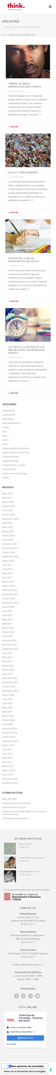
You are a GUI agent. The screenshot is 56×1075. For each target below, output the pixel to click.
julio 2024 (7, 523)
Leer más (14, 127)
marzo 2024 (8, 531)
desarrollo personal (11, 423)
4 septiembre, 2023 (15, 357)
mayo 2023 (7, 573)
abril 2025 (7, 498)
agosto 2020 (8, 695)
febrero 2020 (8, 720)
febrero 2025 (8, 506)
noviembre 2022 (10, 594)
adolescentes (8, 415)
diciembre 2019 (9, 728)
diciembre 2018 (9, 779)
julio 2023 (7, 565)
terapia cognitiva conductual (15, 448)
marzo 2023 (8, 582)
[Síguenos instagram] (30, 996)
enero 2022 (7, 636)
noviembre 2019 (10, 733)
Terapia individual (10, 461)
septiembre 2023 (10, 556)
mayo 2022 (7, 619)
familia (5, 427)
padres (5, 440)
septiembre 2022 (10, 603)
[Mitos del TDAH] (10, 849)
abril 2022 (7, 624)
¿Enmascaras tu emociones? (15, 818)
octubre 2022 (8, 598)
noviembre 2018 (10, 783)
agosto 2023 (8, 561)
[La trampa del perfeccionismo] (10, 862)
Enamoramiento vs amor (14, 807)
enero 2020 (7, 724)
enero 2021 (7, 674)
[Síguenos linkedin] (23, 996)
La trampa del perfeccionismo (16, 803)
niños (4, 436)
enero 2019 (7, 774)
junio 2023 (7, 569)
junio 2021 (7, 653)
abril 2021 (7, 661)
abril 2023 (7, 577)
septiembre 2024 (10, 519)
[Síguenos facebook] (16, 996)
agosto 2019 (8, 745)
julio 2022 (7, 611)
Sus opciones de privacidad (28, 1066)
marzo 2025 (8, 502)
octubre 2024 (8, 514)
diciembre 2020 (9, 678)
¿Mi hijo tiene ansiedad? (23, 172)
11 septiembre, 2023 (15, 266)
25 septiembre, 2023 (15, 91)
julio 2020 (7, 699)
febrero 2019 (8, 770)
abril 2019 (7, 762)
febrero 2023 (8, 586)
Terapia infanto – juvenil (13, 465)
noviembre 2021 (10, 644)
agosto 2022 (8, 607)
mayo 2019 (7, 758)
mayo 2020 (7, 707)
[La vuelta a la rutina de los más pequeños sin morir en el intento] (28, 325)
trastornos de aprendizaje (14, 473)
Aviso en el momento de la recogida (24, 1071)
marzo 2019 (8, 766)
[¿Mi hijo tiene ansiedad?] (28, 150)
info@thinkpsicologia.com (31, 964)
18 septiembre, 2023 (15, 177)
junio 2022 (7, 615)
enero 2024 (7, 540)
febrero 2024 (8, 535)
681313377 (29, 924)
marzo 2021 (8, 665)
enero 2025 (7, 510)
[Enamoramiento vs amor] (10, 876)
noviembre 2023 (10, 548)
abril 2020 (7, 712)
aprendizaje (7, 419)
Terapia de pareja (10, 456)
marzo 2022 (8, 628)
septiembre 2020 (10, 691)
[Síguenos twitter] (37, 996)
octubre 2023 (8, 552)
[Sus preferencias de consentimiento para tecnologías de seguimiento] (51, 1070)
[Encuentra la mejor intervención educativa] (28, 236)
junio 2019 (7, 754)
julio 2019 (7, 749)
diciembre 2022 (9, 590)
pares (5, 444)
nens (4, 431)
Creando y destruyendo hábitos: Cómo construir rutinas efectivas (24, 812)
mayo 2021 (7, 657)
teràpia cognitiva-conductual (15, 452)
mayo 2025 (7, 493)
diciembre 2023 (9, 544)
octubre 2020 (8, 686)
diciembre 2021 (9, 640)
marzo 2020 (8, 716)
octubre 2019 (8, 737)
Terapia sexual (9, 469)
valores (5, 477)
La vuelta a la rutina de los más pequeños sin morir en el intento (27, 350)
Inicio (4, 35)
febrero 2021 (8, 670)
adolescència (8, 410)
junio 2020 (7, 703)
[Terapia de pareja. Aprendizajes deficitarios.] (28, 61)
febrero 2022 (8, 632)
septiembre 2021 (10, 649)
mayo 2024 (7, 527)
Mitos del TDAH (9, 799)
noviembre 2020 (10, 682)
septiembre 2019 (10, 741)
